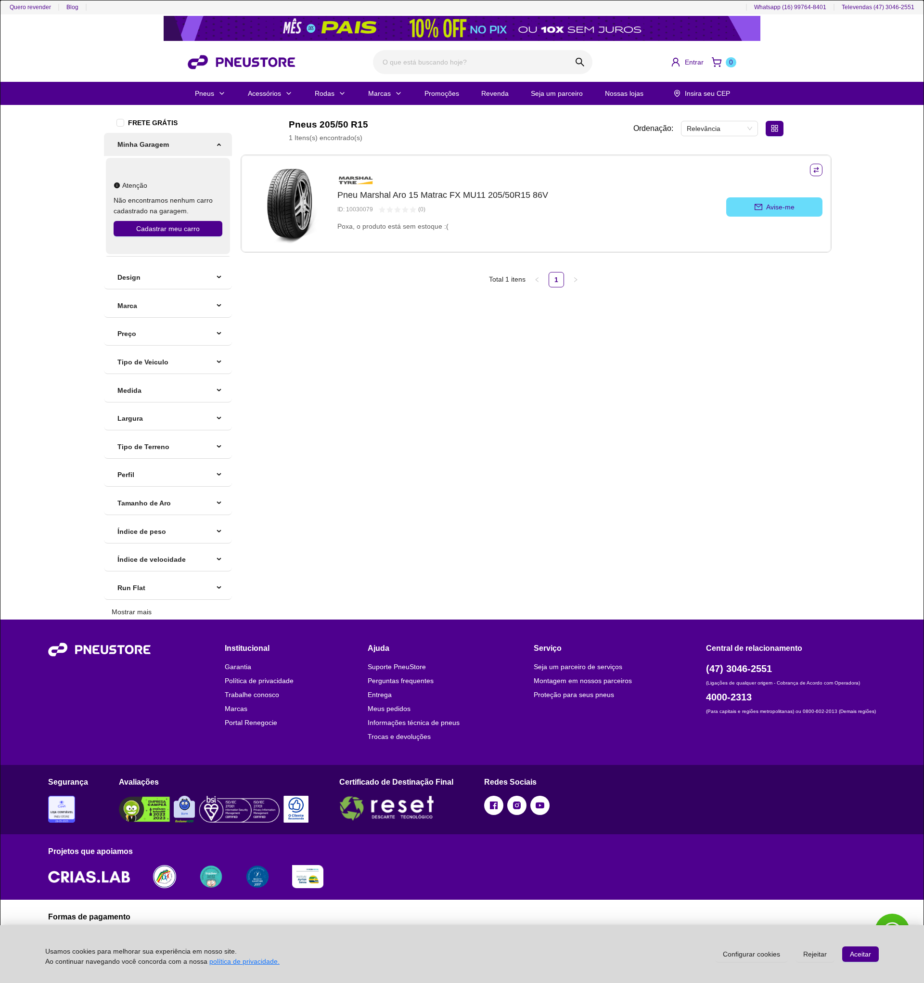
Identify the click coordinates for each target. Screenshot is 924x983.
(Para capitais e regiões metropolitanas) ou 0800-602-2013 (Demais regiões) (791, 711)
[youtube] (540, 805)
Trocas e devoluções (399, 736)
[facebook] (493, 805)
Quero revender (30, 7)
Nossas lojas (624, 93)
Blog (72, 7)
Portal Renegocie (251, 722)
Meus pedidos (389, 708)
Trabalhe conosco (252, 694)
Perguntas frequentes (401, 681)
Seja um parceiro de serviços (578, 667)
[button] (687, 62)
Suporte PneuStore (397, 667)
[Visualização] (774, 128)
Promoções (441, 93)
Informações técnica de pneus (414, 722)
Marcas (379, 93)
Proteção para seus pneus (574, 694)
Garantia (238, 667)
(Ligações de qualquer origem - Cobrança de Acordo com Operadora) (783, 683)
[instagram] (516, 805)
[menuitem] (168, 144)
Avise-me (780, 207)
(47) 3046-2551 (739, 668)
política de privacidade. (244, 961)
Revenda (495, 93)
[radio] (382, 210)
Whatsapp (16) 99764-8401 (790, 7)
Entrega (380, 694)
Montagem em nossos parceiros (583, 681)
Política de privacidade (259, 681)
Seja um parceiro (557, 93)
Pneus (204, 93)
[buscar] (580, 62)
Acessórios (264, 93)
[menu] (168, 195)
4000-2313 (729, 697)
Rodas (324, 93)
